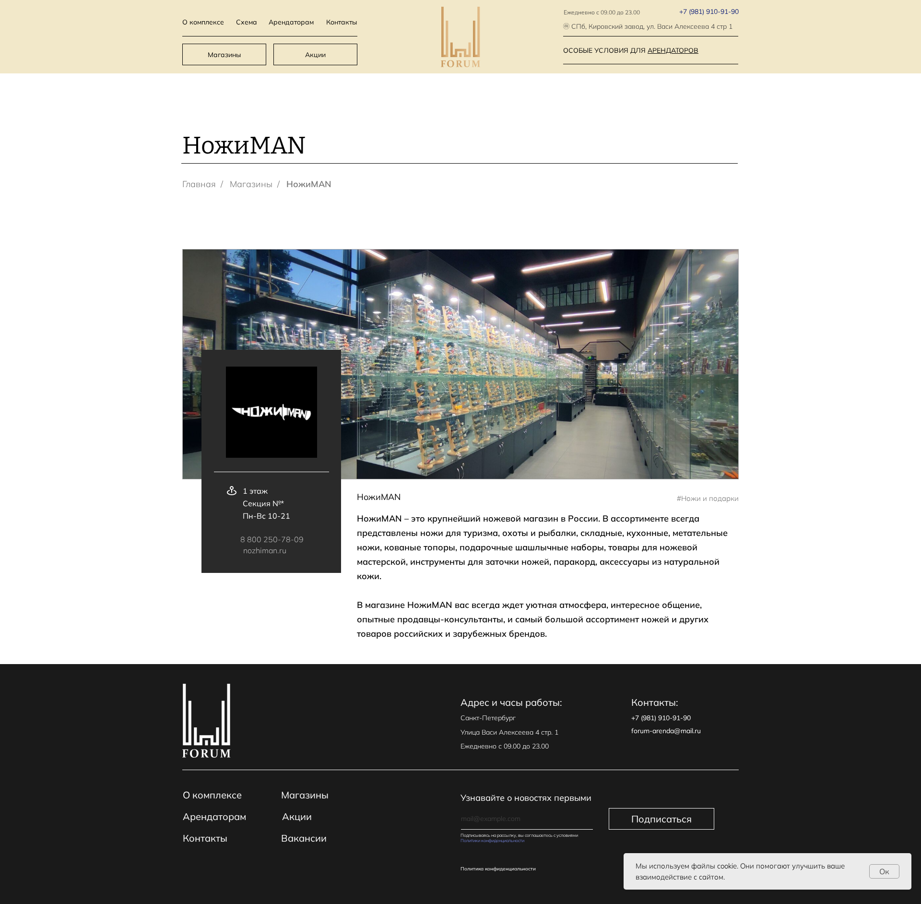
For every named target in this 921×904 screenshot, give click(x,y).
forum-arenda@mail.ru (666, 730)
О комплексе (203, 22)
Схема (246, 22)
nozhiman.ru (264, 550)
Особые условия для (630, 50)
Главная (199, 184)
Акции (315, 54)
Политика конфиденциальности (498, 869)
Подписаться (661, 819)
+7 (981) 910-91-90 (709, 11)
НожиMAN (308, 184)
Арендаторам (291, 22)
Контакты (341, 22)
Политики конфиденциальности (492, 840)
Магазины (224, 54)
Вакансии (304, 838)
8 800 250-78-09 (272, 539)
